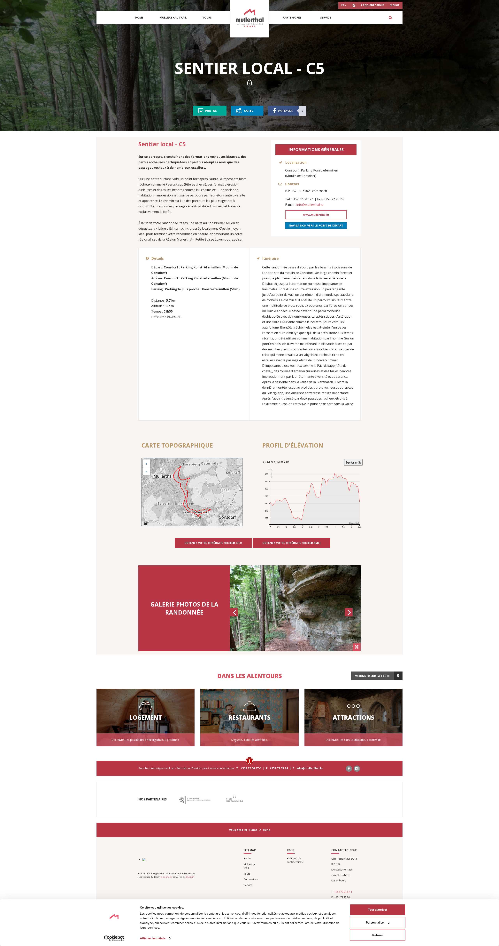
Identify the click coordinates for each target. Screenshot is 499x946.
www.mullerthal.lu (316, 215)
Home (139, 17)
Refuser (377, 935)
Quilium (190, 876)
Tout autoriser (377, 909)
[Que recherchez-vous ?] (390, 17)
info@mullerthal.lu (309, 205)
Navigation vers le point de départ (316, 225)
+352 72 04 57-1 (343, 892)
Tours (207, 17)
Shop (396, 5)
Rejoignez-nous (373, 5)
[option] (295, 608)
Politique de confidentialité (295, 860)
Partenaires (292, 17)
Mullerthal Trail (173, 17)
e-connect (166, 876)
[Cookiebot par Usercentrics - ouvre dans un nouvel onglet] (114, 938)
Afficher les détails (153, 938)
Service (325, 17)
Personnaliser (375, 922)
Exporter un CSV (353, 462)
